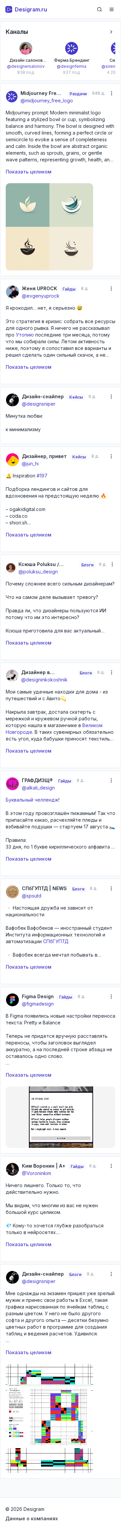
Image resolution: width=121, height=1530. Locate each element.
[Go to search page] (99, 9)
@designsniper (38, 404)
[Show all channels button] (111, 32)
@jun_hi (30, 463)
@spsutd (31, 896)
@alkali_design (38, 787)
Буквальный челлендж (32, 800)
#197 (42, 475)
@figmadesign (38, 1004)
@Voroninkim (36, 1173)
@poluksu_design (38, 571)
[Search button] (99, 9)
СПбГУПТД (56, 941)
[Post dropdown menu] (111, 93)
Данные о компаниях (31, 1518)
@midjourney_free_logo (47, 100)
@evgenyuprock (40, 296)
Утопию (25, 335)
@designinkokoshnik (44, 679)
